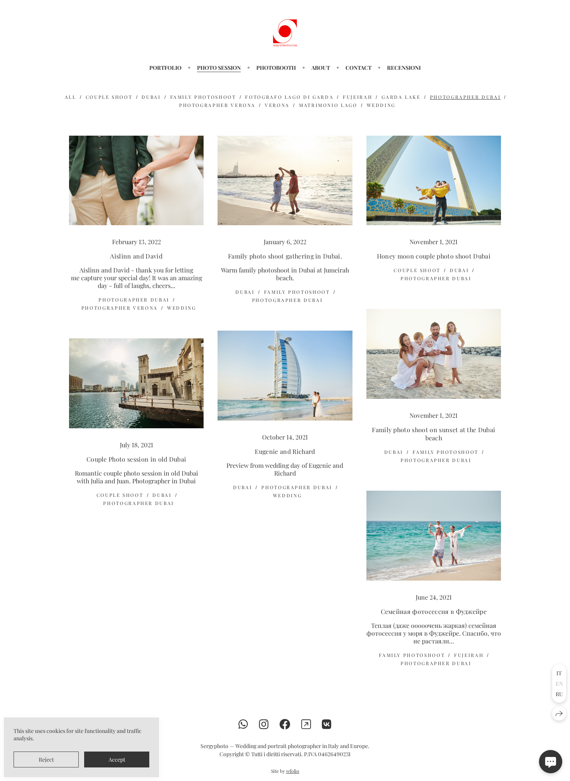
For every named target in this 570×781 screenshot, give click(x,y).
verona (277, 105)
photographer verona (217, 105)
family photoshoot (203, 97)
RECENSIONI (404, 67)
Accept (117, 759)
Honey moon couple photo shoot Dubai (434, 256)
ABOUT (320, 67)
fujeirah (357, 97)
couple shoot (109, 97)
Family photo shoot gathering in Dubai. (285, 256)
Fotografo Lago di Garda (289, 97)
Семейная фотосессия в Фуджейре (434, 611)
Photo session (219, 67)
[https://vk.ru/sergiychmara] (327, 724)
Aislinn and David (136, 256)
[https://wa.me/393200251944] (243, 724)
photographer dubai (465, 97)
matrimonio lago (328, 105)
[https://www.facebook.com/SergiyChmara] (285, 724)
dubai (151, 97)
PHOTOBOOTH (276, 67)
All (70, 97)
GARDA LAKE (401, 97)
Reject (46, 759)
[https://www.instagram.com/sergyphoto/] (264, 724)
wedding (381, 105)
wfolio (292, 771)
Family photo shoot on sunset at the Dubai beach (433, 434)
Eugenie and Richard (285, 451)
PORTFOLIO (165, 67)
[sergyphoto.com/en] (285, 33)
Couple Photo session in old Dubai (136, 459)
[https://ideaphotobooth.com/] (306, 724)
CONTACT (358, 67)
